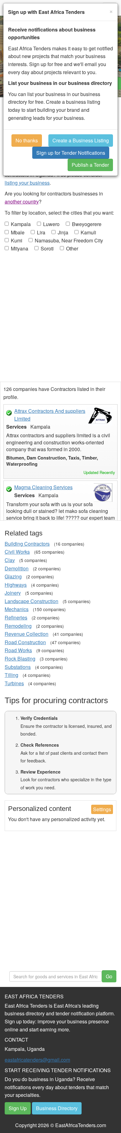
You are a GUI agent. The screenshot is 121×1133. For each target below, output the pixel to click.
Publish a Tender (90, 164)
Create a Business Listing (80, 140)
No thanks (27, 140)
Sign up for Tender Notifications (70, 152)
